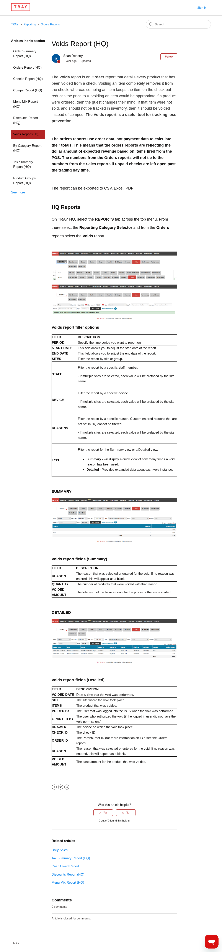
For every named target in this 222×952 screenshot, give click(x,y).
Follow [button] (169, 56)
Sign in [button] (202, 7)
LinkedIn (67, 787)
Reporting (30, 24)
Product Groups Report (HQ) (24, 180)
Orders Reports (50, 24)
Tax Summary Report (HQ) (23, 164)
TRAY (14, 24)
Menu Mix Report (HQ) (25, 104)
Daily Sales (60, 850)
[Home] (20, 10)
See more (18, 192)
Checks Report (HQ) (28, 79)
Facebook (54, 787)
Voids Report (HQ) (26, 134)
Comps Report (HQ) (27, 90)
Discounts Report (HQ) (25, 120)
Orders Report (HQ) (27, 67)
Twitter (60, 787)
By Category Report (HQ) (27, 148)
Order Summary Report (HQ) (24, 53)
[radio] (103, 812)
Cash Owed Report (65, 866)
